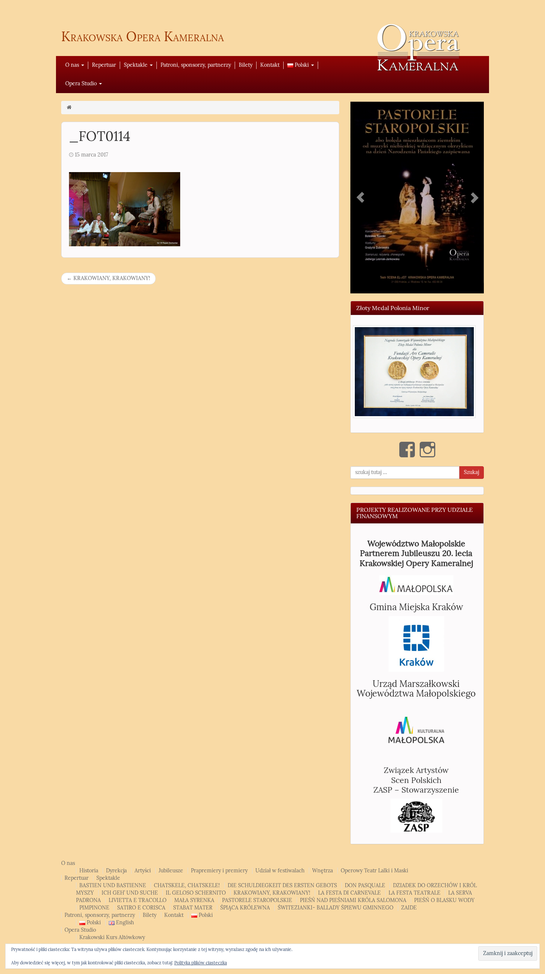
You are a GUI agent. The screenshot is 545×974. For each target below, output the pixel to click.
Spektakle (136, 65)
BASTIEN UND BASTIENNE (112, 885)
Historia (88, 871)
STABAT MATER (192, 908)
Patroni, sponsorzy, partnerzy (196, 65)
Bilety (245, 65)
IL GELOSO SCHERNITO (196, 893)
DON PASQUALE (365, 885)
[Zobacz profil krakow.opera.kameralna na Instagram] (427, 449)
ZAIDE (409, 908)
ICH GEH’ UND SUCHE (130, 893)
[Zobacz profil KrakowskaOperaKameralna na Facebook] (407, 449)
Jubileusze (171, 871)
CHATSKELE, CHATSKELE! (187, 885)
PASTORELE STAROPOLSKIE (257, 900)
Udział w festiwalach (279, 871)
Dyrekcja (116, 871)
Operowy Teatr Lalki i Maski (374, 871)
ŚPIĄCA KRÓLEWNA (245, 908)
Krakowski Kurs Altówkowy (112, 937)
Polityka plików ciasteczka (200, 962)
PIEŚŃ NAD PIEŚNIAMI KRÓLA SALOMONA (353, 900)
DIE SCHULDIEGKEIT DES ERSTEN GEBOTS (282, 885)
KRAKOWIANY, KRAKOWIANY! (108, 278)
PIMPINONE (94, 908)
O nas (72, 65)
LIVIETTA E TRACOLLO (137, 900)
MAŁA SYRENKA (194, 900)
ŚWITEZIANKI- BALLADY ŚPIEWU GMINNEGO (335, 908)
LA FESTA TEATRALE (414, 893)
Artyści (143, 871)
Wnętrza (322, 871)
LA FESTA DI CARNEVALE (349, 893)
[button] (414, 371)
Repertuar (104, 65)
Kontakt (270, 65)
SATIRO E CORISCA (141, 908)
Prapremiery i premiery (219, 871)
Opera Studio (81, 83)
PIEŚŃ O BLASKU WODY (444, 900)
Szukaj (471, 472)
